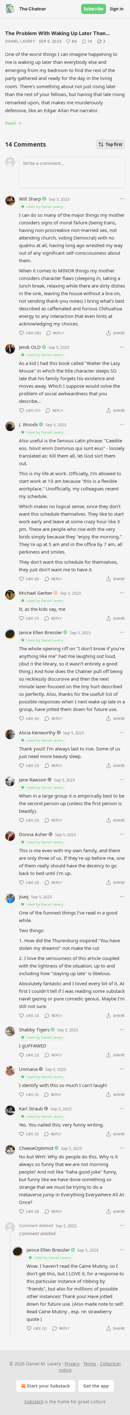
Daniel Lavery (20, 41)
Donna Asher (33, 834)
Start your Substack (48, 1386)
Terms (89, 1364)
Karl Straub (31, 1108)
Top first (114, 144)
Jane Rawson (32, 779)
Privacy (72, 1364)
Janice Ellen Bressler (40, 632)
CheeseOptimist (36, 1148)
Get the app (96, 1386)
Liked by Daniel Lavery (44, 206)
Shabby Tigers (34, 1029)
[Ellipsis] (122, 199)
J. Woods (28, 424)
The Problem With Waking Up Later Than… (57, 33)
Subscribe (93, 9)
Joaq (23, 896)
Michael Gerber (35, 593)
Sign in (117, 9)
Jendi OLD (30, 347)
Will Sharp (30, 199)
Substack (33, 1402)
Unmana (28, 1069)
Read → (13, 123)
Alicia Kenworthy (37, 732)
